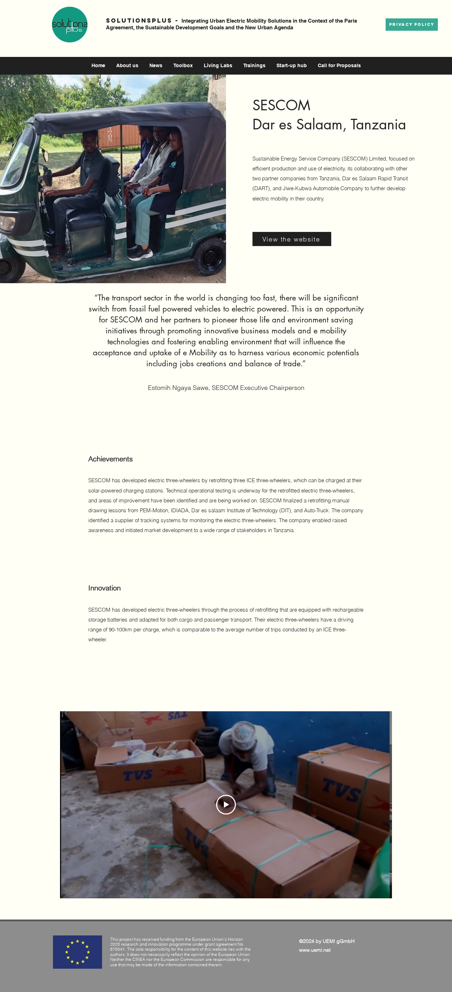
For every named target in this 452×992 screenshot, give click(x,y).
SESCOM (281, 105)
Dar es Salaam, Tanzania (331, 124)
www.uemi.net (315, 950)
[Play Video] (226, 805)
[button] (156, 65)
